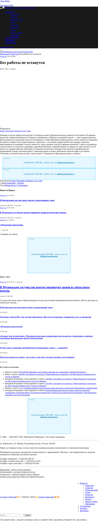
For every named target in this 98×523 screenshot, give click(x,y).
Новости (10, 12)
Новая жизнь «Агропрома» (16, 185)
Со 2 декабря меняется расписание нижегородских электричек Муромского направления (58, 388)
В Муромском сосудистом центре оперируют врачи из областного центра (33, 212)
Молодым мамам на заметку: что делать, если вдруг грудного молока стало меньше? (37, 357)
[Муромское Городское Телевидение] (19, 8)
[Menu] (1, 8)
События (14, 17)
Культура (14, 25)
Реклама (10, 40)
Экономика (15, 35)
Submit (27, 515)
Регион (13, 30)
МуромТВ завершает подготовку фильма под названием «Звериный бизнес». (53, 372)
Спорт (13, 22)
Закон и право (16, 32)
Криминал (14, 27)
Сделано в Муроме (8, 497)
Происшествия (16, 20)
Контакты (10, 42)
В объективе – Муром (14, 183)
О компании (12, 37)
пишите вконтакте (46, 497)
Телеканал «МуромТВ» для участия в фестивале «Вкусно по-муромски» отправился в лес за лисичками (45, 317)
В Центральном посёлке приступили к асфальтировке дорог (27, 200)
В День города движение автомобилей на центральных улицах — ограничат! (34, 348)
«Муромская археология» (11, 225)
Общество (14, 14)
